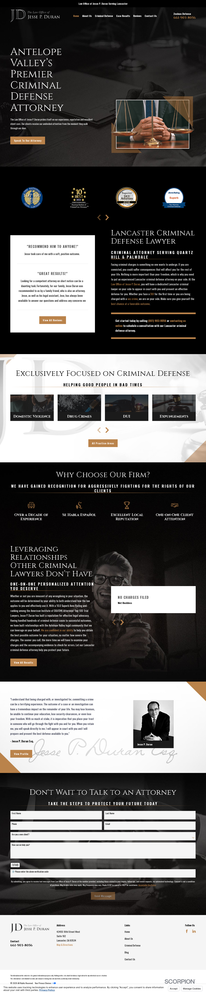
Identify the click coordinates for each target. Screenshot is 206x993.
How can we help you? (21, 845)
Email (107, 824)
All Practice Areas (103, 443)
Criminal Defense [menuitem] (104, 16)
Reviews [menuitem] (137, 16)
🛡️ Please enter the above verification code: (30, 871)
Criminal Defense (132, 945)
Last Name (109, 813)
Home (127, 931)
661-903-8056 (184, 17)
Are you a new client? (20, 834)
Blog (127, 952)
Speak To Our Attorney (28, 140)
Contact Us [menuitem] (151, 16)
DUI (152, 294)
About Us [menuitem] (87, 16)
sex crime (132, 299)
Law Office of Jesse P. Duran (125, 284)
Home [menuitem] (76, 16)
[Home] (35, 16)
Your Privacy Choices (43, 983)
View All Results (23, 662)
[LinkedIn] (194, 931)
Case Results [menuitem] (123, 16)
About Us (129, 938)
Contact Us (130, 959)
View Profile (21, 754)
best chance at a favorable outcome (130, 304)
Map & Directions (65, 944)
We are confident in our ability (57, 630)
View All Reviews (52, 320)
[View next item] (107, 217)
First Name (16, 813)
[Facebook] (186, 931)
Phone (14, 824)
